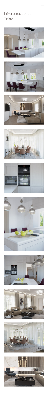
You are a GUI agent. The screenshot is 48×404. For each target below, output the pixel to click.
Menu (42, 5)
